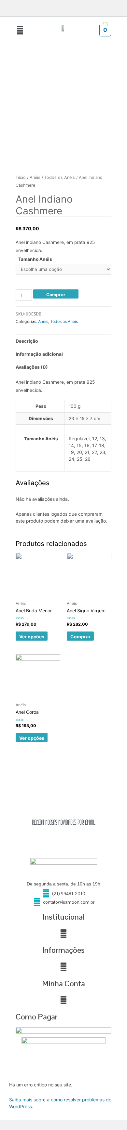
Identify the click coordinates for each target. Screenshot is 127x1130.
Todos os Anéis (59, 177)
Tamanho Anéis (35, 259)
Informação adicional (39, 354)
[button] (20, 30)
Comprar (55, 294)
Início (21, 177)
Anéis (35, 177)
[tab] (63, 341)
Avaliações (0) (32, 367)
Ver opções (31, 636)
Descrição (27, 341)
